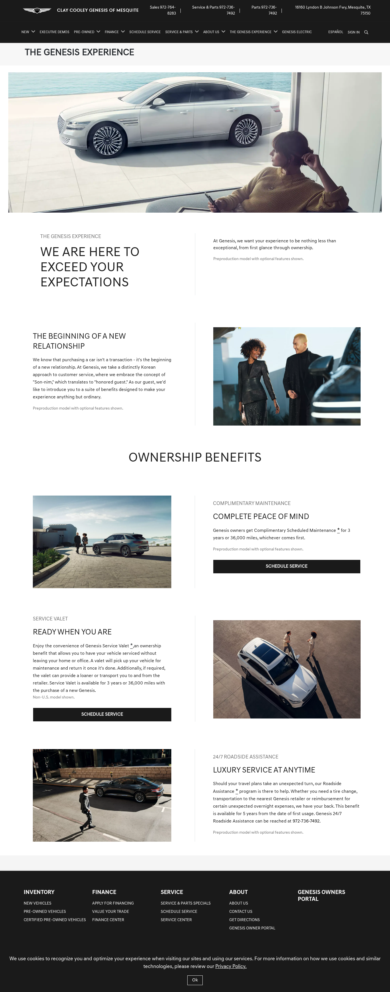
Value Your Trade (110, 912)
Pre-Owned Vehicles (45, 912)
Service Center (176, 920)
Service (172, 892)
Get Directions (244, 920)
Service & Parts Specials (186, 903)
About (238, 892)
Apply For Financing (113, 903)
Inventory (39, 892)
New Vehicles (37, 903)
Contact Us (240, 912)
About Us (238, 903)
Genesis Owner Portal (252, 928)
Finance (104, 892)
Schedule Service (179, 912)
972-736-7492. (307, 821)
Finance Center (108, 920)
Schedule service (286, 566)
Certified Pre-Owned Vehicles (55, 920)
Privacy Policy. (231, 966)
